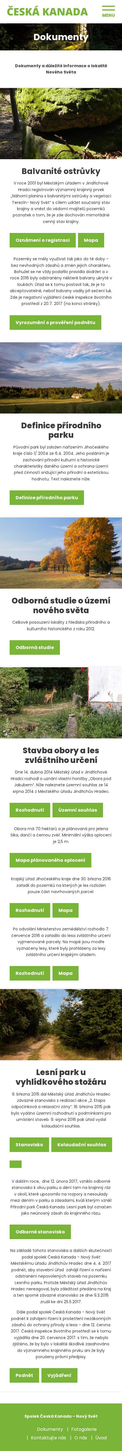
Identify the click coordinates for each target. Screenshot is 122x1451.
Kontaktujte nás (48, 1437)
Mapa (91, 240)
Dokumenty (50, 1429)
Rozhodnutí (30, 810)
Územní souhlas (77, 810)
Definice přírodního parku (47, 497)
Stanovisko (29, 1144)
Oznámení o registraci (43, 240)
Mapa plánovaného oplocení (50, 860)
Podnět (24, 1375)
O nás (80, 1437)
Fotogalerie (84, 1429)
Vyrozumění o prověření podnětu (55, 322)
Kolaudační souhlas (81, 1144)
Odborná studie (35, 647)
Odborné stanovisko (40, 1232)
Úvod (101, 1437)
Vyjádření (59, 1375)
